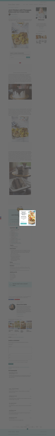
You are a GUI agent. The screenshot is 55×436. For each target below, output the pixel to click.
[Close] (34, 211)
